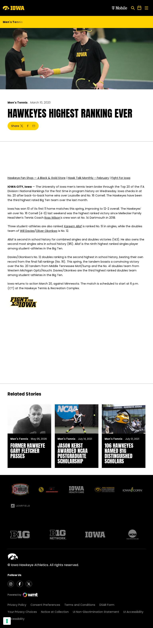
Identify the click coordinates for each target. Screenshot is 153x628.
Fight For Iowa (120, 178)
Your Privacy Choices (22, 612)
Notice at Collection (55, 612)
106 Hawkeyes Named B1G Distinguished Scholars (119, 453)
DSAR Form (106, 605)
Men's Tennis (17, 103)
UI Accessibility (133, 612)
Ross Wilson (52, 218)
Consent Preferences (45, 605)
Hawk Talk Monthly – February (88, 178)
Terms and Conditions (79, 605)
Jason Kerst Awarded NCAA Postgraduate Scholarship (73, 453)
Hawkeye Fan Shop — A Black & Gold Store (37, 178)
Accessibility (16, 619)
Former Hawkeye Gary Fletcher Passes (27, 451)
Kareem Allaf (73, 226)
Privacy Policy (17, 605)
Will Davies (27, 231)
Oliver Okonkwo (46, 231)
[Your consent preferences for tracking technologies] (7, 621)
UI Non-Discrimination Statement (96, 612)
